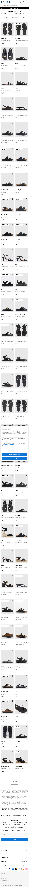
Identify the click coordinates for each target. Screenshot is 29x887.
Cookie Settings (5, 878)
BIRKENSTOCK (4, 13)
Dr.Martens (23, 808)
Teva (16, 691)
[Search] (1, 5)
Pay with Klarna (14, 8)
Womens (8, 815)
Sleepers (3, 741)
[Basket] (23, 2)
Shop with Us (4, 857)
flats (13, 796)
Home (2, 815)
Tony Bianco (18, 590)
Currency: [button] (13, 861)
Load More (14, 781)
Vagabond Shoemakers (20, 314)
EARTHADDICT (18, 565)
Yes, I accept (14, 458)
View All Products (14, 784)
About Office (4, 854)
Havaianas (3, 38)
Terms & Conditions (5, 883)
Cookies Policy (4, 880)
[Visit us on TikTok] (23, 866)
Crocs (2, 139)
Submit (14, 839)
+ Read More (25, 13)
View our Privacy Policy (14, 843)
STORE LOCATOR (5, 847)
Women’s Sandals (17, 815)
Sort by (5, 17)
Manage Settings (15, 450)
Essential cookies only (14, 454)
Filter (24, 17)
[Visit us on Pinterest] (11, 866)
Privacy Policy (4, 875)
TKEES (16, 716)
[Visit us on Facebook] (6, 866)
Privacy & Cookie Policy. (9, 444)
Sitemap (3, 873)
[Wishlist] (20, 2)
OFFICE (16, 13)
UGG (20, 13)
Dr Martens (11, 13)
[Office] (5, 2)
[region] (14, 443)
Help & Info (4, 850)
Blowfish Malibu (5, 766)
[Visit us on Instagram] (17, 866)
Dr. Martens (4, 616)
